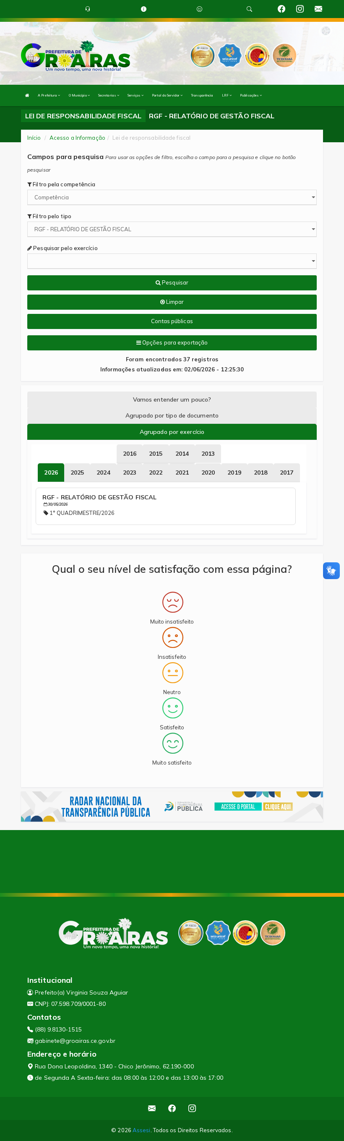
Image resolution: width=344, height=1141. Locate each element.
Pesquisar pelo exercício (65, 248)
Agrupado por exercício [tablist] (172, 432)
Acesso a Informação (77, 137)
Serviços (134, 95)
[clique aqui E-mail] (152, 1108)
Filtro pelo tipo (51, 216)
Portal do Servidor (166, 95)
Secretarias (107, 95)
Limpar (174, 301)
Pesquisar (174, 282)
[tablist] (51, 472)
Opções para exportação (174, 342)
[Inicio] (27, 95)
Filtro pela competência (63, 184)
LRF (225, 95)
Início (34, 137)
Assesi (142, 1130)
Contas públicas (172, 321)
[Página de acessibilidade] (199, 8)
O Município (78, 95)
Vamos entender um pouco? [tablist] (172, 399)
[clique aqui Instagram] (192, 1108)
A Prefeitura (48, 95)
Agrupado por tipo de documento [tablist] (172, 415)
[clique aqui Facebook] (172, 1108)
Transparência (202, 95)
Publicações (250, 95)
